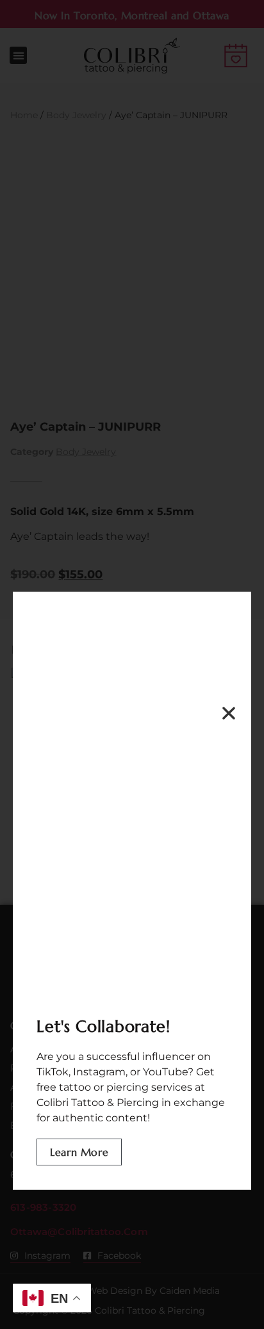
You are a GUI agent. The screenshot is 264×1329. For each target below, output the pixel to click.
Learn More (79, 1152)
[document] (132, 664)
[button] (229, 713)
